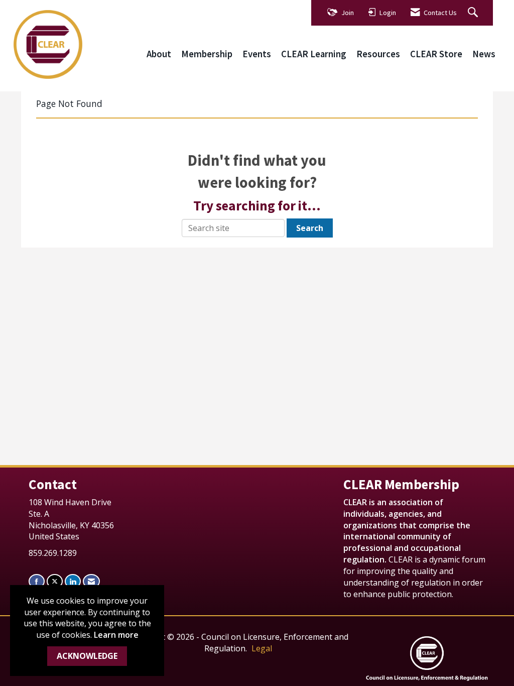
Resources (378, 54)
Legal (261, 648)
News (483, 54)
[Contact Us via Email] (91, 581)
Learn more (116, 634)
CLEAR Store (436, 54)
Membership (206, 54)
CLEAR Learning (313, 54)
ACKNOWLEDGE (87, 655)
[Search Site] (474, 13)
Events (256, 54)
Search (309, 228)
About (159, 54)
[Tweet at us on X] (55, 581)
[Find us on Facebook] (37, 581)
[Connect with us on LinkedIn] (73, 581)
